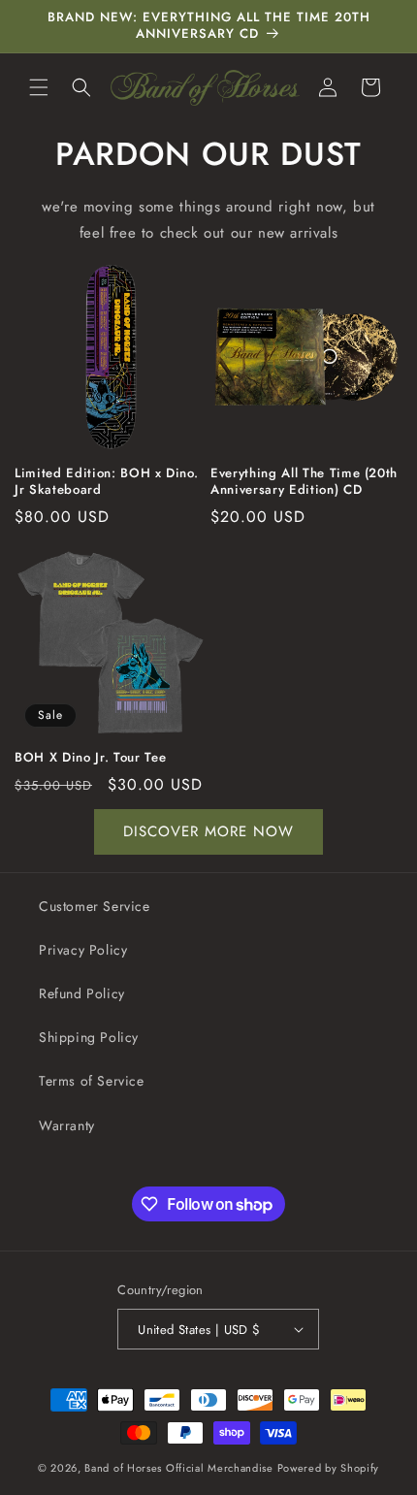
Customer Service (94, 906)
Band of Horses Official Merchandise (178, 1468)
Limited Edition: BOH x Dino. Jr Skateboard (106, 482)
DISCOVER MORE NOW (208, 831)
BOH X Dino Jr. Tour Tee (90, 758)
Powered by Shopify (328, 1468)
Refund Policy (82, 993)
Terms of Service (91, 1080)
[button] (38, 87)
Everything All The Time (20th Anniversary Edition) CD (304, 482)
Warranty (67, 1125)
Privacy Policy (83, 949)
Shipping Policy (89, 1037)
